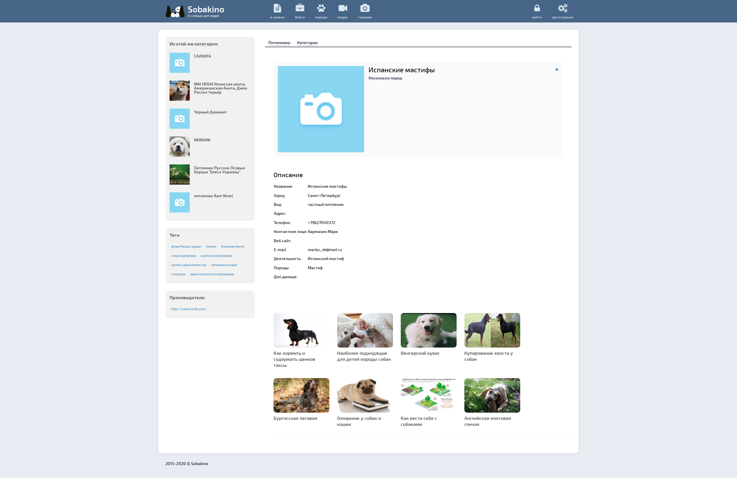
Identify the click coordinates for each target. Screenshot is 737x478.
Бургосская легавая (295, 418)
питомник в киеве (224, 265)
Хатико (211, 246)
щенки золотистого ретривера (212, 274)
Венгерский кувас (420, 353)
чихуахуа (178, 274)
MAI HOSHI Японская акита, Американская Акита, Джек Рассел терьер (220, 87)
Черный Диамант (210, 111)
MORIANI (202, 139)
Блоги (300, 17)
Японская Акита (232, 246)
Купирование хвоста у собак (488, 356)
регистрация (562, 17)
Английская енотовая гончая (487, 421)
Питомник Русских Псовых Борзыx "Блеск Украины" (219, 169)
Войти (537, 17)
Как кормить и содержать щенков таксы (294, 359)
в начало (277, 17)
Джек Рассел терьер (186, 246)
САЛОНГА (202, 56)
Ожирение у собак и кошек (359, 421)
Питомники (279, 42)
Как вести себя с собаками (419, 421)
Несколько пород (385, 77)
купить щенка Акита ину (188, 265)
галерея (365, 17)
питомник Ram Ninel (213, 195)
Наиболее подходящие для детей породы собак (364, 356)
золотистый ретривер (216, 255)
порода (321, 17)
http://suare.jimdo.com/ (189, 309)
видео (343, 17)
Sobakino (206, 11)
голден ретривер (183, 255)
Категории (307, 42)
